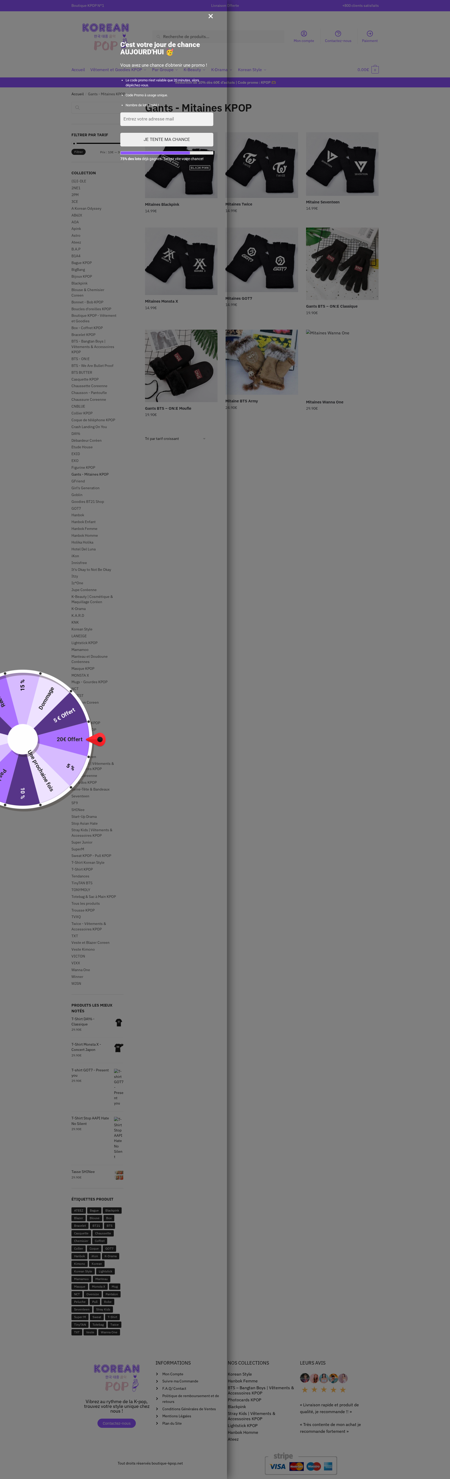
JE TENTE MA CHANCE (167, 139)
